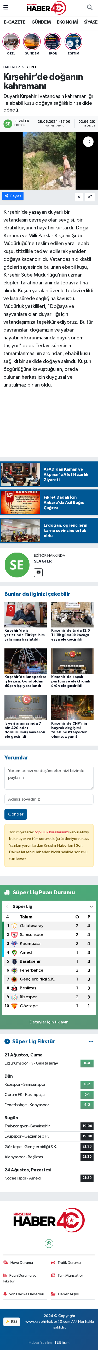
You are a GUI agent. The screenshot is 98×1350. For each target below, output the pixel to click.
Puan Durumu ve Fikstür (20, 1278)
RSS (14, 1322)
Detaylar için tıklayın (49, 1022)
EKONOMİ (67, 22)
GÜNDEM (41, 22)
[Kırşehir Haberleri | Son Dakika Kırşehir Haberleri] (46, 7)
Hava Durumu (21, 1263)
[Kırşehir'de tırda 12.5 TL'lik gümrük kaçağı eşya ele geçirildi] (72, 614)
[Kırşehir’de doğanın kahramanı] (49, 161)
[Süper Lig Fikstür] (91, 1041)
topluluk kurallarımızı (52, 832)
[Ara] (90, 7)
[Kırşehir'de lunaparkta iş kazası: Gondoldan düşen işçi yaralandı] (25, 661)
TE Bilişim (62, 1343)
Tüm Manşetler (70, 1275)
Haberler (11, 67)
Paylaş (15, 196)
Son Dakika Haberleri (26, 1294)
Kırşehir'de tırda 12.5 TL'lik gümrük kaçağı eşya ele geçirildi (70, 635)
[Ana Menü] (5, 7)
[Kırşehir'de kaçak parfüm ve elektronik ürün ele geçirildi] (72, 661)
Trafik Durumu (69, 1263)
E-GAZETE (14, 22)
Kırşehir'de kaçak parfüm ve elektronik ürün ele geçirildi (70, 681)
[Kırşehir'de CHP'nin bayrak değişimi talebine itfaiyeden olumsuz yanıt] (72, 707)
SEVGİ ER (43, 561)
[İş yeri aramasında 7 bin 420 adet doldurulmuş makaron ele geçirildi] (25, 707)
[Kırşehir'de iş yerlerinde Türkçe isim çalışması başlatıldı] (25, 614)
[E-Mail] (38, 572)
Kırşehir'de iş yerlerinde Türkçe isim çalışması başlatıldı (24, 635)
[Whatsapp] (49, 1243)
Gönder (16, 814)
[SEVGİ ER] (17, 565)
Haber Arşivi (68, 1294)
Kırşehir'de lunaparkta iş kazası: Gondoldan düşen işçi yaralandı (25, 681)
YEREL (31, 67)
